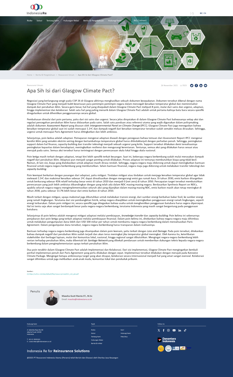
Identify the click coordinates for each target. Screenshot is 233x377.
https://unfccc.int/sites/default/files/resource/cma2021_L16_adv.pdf (54, 274)
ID (201, 13)
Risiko (29, 20)
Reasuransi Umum (66, 75)
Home (29, 75)
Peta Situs (124, 337)
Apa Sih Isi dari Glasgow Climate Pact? (95, 75)
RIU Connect (140, 20)
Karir (122, 330)
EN (205, 13)
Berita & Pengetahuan (93, 20)
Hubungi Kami (114, 20)
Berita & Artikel (96, 343)
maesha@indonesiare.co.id (80, 299)
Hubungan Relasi (71, 20)
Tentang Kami (53, 20)
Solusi (39, 20)
